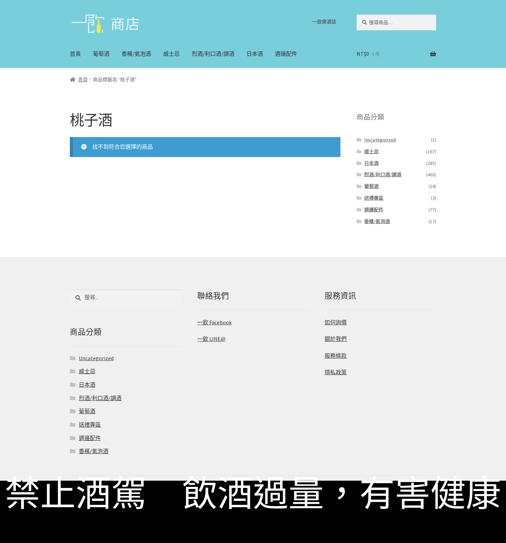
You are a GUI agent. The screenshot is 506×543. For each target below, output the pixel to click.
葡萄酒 (101, 53)
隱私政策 (336, 372)
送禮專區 (373, 198)
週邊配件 (286, 53)
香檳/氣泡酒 (136, 53)
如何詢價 (336, 322)
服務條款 (336, 355)
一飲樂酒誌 (324, 22)
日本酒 (254, 53)
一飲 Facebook (214, 322)
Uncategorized (380, 140)
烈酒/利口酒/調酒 (213, 53)
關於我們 (336, 338)
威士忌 (171, 53)
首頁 (75, 53)
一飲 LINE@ (211, 338)
